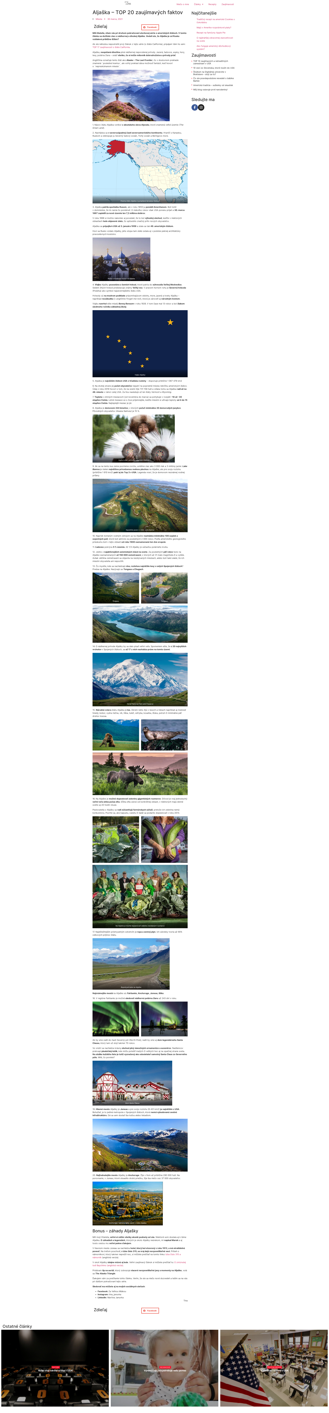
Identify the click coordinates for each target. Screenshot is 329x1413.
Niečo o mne (183, 4)
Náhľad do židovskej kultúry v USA (55, 1370)
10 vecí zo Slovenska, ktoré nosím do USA (214, 68)
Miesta (99, 19)
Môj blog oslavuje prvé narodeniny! (210, 89)
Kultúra (55, 1367)
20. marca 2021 (276, 1375)
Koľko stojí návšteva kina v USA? (274, 1370)
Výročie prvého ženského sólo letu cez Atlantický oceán (165, 1370)
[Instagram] (201, 107)
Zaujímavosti (228, 4)
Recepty (212, 4)
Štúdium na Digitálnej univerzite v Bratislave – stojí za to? (209, 73)
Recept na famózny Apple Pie (211, 32)
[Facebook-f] (194, 107)
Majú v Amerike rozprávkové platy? (214, 27)
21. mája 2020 (166, 1375)
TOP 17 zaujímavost (102, 47)
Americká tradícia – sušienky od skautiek (213, 85)
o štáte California (121, 47)
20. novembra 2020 (56, 1375)
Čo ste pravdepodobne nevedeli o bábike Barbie (213, 79)
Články (197, 4)
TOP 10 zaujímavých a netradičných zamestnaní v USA (210, 62)
